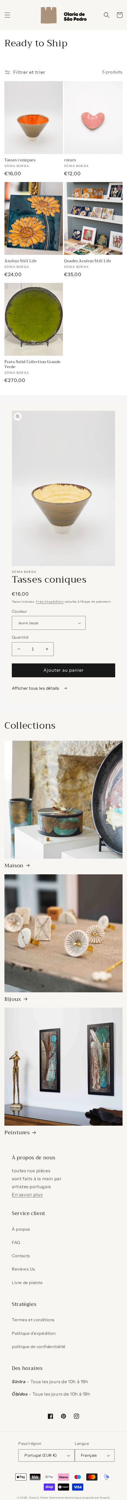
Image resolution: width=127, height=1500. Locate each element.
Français (89, 1455)
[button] (7, 15)
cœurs (70, 160)
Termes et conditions (33, 1319)
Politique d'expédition (34, 1333)
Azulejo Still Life (20, 261)
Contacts (21, 1255)
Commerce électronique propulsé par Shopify (79, 1497)
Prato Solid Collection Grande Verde (32, 364)
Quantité (20, 637)
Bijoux (12, 999)
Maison (14, 866)
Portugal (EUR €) (41, 1455)
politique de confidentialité (39, 1346)
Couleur (19, 611)
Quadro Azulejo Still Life (87, 261)
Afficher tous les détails (36, 688)
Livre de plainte (27, 1282)
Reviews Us (23, 1269)
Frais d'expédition (50, 602)
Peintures (17, 1132)
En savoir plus (27, 1194)
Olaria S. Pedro (39, 1497)
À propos (21, 1229)
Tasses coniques (19, 160)
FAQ (16, 1242)
